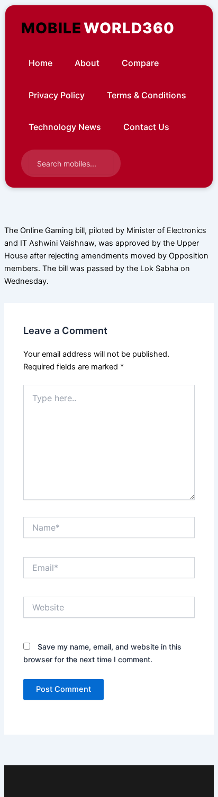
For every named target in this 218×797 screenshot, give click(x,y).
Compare (140, 63)
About (87, 63)
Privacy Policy (57, 95)
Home (40, 63)
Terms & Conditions (146, 95)
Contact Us (146, 127)
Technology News (65, 127)
